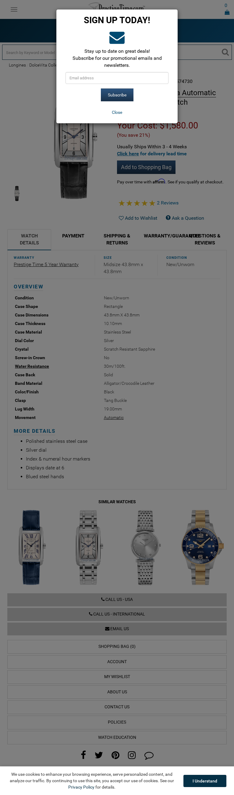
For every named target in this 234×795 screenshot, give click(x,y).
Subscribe (117, 94)
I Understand (205, 781)
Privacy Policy (81, 787)
